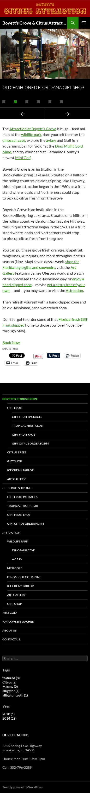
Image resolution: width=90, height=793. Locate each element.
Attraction (74, 290)
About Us (9, 630)
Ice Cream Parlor (20, 470)
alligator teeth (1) (15, 695)
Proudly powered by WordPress (22, 787)
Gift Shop (14, 461)
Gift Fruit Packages (27, 417)
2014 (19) (9, 718)
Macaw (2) (10, 686)
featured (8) (11, 678)
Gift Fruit (15, 408)
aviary (51, 140)
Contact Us (11, 639)
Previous (22, 113)
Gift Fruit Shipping (16, 488)
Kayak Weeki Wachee (18, 621)
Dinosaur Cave (23, 550)
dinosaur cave (13, 140)
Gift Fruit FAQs (23, 434)
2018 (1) (8, 714)
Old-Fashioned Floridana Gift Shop (43, 87)
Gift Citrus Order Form (30, 443)
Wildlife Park (17, 541)
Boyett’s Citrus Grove (20, 399)
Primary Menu (84, 23)
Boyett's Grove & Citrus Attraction (34, 23)
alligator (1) (10, 691)
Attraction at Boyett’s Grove (32, 128)
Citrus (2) (9, 682)
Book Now (11, 342)
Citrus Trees (16, 452)
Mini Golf (22, 157)
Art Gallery (16, 479)
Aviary (17, 559)
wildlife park (31, 134)
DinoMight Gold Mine (24, 577)
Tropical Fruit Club (27, 425)
